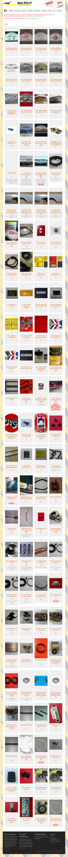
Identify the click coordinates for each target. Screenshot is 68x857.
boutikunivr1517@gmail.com (32, 18)
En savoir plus (7, 849)
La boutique (30, 10)
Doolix (61, 851)
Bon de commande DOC (37, 16)
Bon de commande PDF (26, 16)
